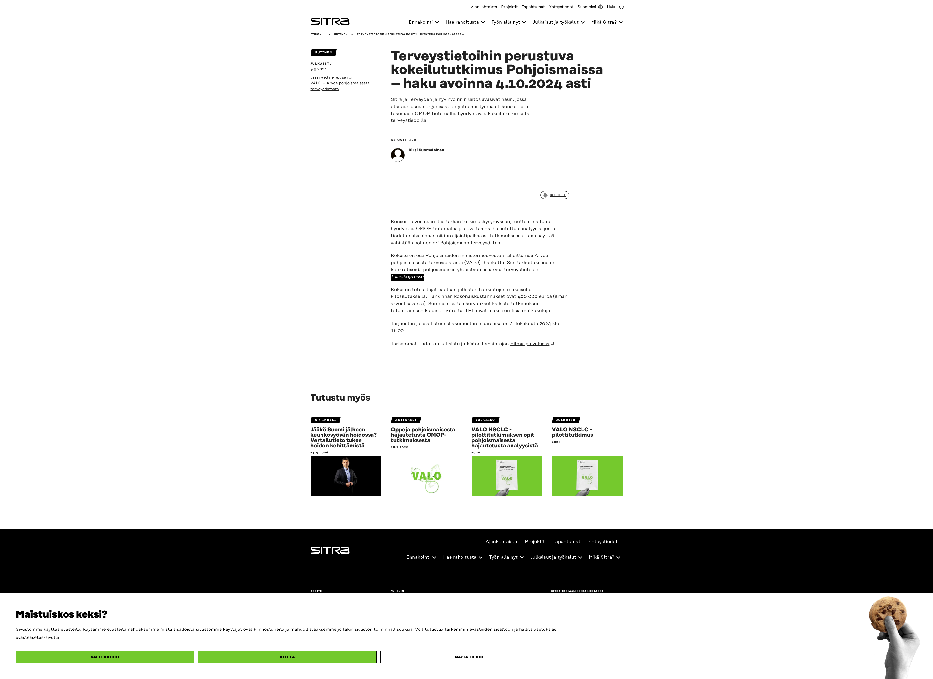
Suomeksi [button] (586, 7)
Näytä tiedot (469, 657)
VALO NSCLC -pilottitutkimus (572, 432)
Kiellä (287, 657)
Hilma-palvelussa (529, 343)
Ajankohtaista (484, 7)
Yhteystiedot (561, 7)
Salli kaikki (105, 657)
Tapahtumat (533, 7)
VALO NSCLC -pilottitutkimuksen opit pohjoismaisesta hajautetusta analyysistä (505, 438)
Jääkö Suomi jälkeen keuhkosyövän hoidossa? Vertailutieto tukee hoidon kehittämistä (344, 438)
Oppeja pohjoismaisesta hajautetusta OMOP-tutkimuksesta (423, 435)
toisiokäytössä (407, 276)
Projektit (509, 7)
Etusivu (317, 34)
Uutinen (341, 34)
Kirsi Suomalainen (426, 150)
